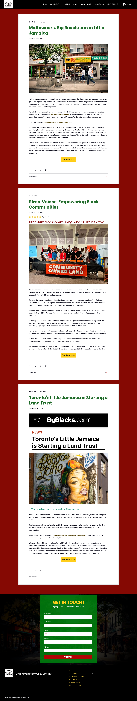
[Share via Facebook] (30, 170)
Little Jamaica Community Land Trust (34, 673)
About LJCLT (73, 673)
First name (47, 613)
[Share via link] (46, 170)
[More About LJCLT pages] (59, 4)
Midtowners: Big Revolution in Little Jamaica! (66, 30)
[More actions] (107, 22)
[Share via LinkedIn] (40, 170)
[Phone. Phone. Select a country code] (47, 634)
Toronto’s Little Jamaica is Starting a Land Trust (68, 400)
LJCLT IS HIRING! (74, 685)
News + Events (74, 682)
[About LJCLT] (92, 673)
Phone (46, 630)
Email (46, 639)
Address (46, 647)
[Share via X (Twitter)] (35, 170)
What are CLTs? (74, 679)
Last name (47, 622)
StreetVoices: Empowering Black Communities (64, 204)
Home (70, 670)
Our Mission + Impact (76, 676)
